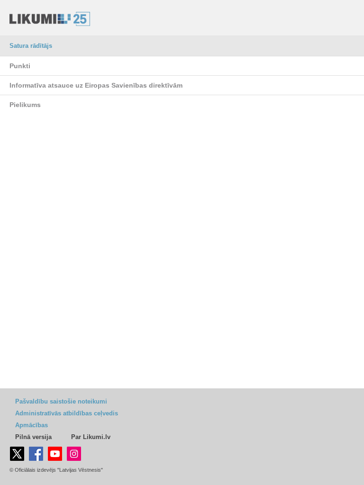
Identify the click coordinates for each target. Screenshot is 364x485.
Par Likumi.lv (90, 436)
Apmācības (31, 425)
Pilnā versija (33, 436)
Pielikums (25, 104)
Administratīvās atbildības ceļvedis (66, 413)
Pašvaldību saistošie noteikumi (61, 401)
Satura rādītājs (30, 45)
